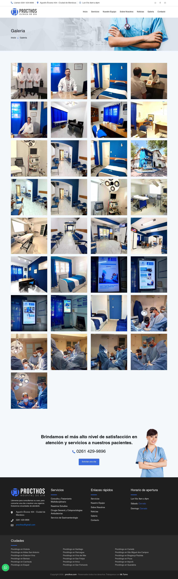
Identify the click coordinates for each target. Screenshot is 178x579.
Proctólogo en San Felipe (74, 559)
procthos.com (71, 575)
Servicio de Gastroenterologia (64, 518)
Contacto (161, 12)
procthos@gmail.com (25, 525)
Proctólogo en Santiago (73, 549)
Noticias (140, 12)
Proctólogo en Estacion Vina (23, 556)
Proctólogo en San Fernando (75, 565)
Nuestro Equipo (109, 12)
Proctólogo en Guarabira (125, 565)
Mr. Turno (124, 575)
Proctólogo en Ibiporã (124, 562)
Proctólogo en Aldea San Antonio (25, 553)
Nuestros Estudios (59, 506)
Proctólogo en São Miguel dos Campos (132, 553)
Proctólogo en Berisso (20, 559)
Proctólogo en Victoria (20, 549)
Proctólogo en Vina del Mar (74, 556)
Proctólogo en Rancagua (73, 553)
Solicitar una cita (89, 462)
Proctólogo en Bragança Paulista (129, 556)
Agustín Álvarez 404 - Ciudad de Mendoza (58, 3)
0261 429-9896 (27, 3)
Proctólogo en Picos (123, 559)
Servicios (95, 12)
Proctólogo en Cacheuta (21, 562)
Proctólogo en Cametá (124, 549)
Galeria (151, 12)
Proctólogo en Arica (71, 562)
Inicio (85, 12)
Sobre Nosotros (126, 12)
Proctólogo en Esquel (20, 565)
